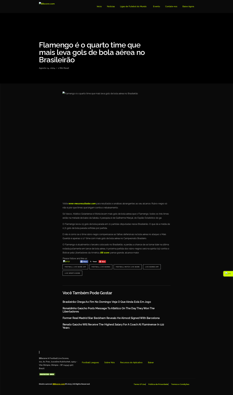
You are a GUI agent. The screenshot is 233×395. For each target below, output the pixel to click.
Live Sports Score (72, 273)
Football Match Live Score (128, 267)
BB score (104, 252)
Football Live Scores (101, 267)
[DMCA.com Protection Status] (47, 375)
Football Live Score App (75, 267)
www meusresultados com (82, 203)
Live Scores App (152, 267)
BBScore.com (59, 384)
